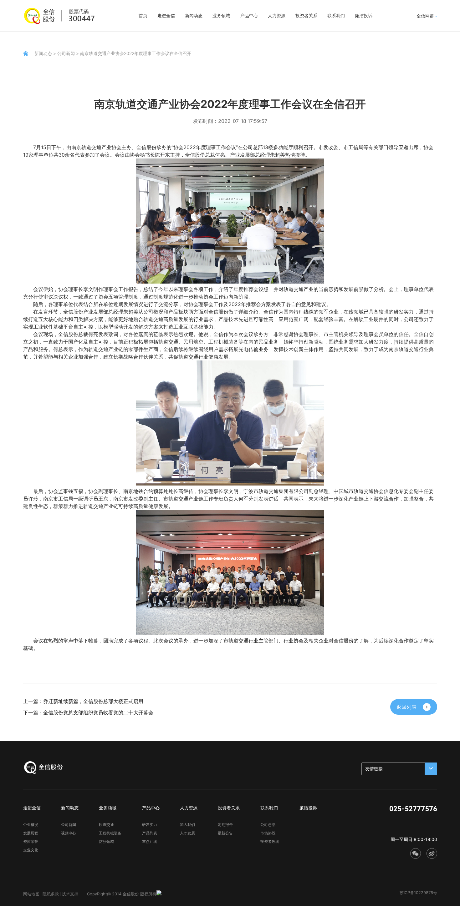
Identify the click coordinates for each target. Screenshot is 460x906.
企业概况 (30, 824)
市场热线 (267, 833)
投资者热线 (269, 841)
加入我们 (187, 824)
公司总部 (267, 824)
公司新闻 (66, 53)
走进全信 (166, 15)
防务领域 (106, 841)
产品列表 (149, 833)
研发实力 (149, 824)
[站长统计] (158, 893)
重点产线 (149, 841)
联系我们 (336, 15)
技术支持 (70, 893)
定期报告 (225, 824)
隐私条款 (51, 893)
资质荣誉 (30, 841)
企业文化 (30, 850)
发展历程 (30, 833)
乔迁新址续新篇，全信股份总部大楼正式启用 (93, 701)
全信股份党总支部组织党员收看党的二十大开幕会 (98, 712)
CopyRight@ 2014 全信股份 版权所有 (121, 893)
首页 (143, 15)
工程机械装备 (110, 833)
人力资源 (276, 15)
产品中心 (249, 15)
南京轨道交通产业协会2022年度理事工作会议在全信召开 (135, 53)
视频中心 (68, 833)
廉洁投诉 (363, 15)
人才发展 (187, 833)
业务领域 (221, 15)
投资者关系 (306, 15)
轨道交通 (106, 824)
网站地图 (31, 893)
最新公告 (225, 833)
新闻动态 (193, 15)
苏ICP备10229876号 (418, 892)
